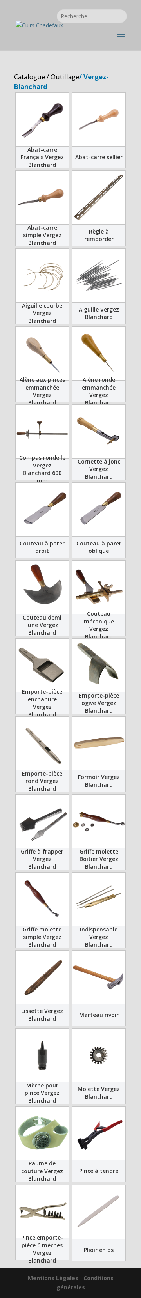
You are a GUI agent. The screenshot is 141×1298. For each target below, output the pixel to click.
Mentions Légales (53, 1278)
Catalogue (29, 76)
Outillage (65, 76)
